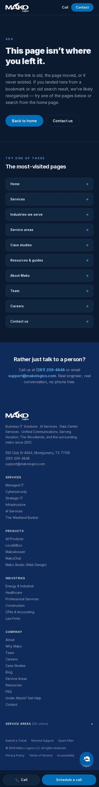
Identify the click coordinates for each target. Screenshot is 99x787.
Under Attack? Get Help (23, 698)
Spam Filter (65, 740)
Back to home (24, 120)
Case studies (49, 245)
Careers (49, 306)
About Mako (49, 275)
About (10, 640)
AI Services (14, 511)
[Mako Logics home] (17, 7)
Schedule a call (69, 780)
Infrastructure (16, 505)
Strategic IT (14, 498)
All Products (14, 539)
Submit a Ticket (16, 740)
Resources (14, 685)
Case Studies (16, 666)
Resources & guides (49, 260)
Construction (15, 605)
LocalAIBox (14, 545)
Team (49, 291)
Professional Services (22, 599)
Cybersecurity (16, 492)
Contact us (63, 120)
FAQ (9, 692)
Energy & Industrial (20, 586)
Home (49, 184)
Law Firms (13, 618)
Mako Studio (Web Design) (26, 565)
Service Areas (16, 679)
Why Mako (14, 646)
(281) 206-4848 (50, 369)
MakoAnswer (15, 552)
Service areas (49, 230)
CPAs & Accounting (20, 612)
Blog (9, 672)
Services (49, 199)
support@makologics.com (32, 375)
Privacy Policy (15, 755)
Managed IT (15, 485)
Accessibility (65, 755)
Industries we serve (49, 214)
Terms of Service (40, 755)
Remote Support (42, 740)
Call (65, 7)
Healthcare (14, 592)
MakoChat (13, 558)
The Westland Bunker (22, 517)
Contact (82, 7)
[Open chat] (86, 759)
